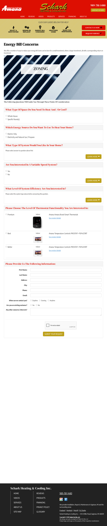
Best (9, 233)
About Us (83, 16)
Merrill (76, 510)
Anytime (52, 300)
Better (10, 247)
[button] (53, 334)
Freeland (62, 510)
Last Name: (23, 275)
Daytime (35, 300)
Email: (25, 295)
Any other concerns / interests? (16, 310)
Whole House (13, 116)
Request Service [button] (93, 33)
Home (22, 16)
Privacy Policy (43, 507)
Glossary (40, 511)
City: (25, 285)
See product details (55, 218)
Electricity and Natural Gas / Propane (21, 137)
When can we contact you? (18, 300)
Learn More (92, 156)
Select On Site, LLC (75, 517)
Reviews (31, 16)
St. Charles (82, 510)
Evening (43, 300)
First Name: (23, 270)
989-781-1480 (66, 493)
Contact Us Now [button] (98, 10)
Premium (11, 214)
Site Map (17, 511)
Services (61, 16)
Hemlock (69, 510)
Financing (72, 16)
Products (51, 16)
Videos (40, 16)
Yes (9, 171)
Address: (24, 280)
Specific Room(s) (14, 119)
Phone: (24, 290)
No (9, 174)
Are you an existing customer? (16, 305)
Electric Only (12, 134)
